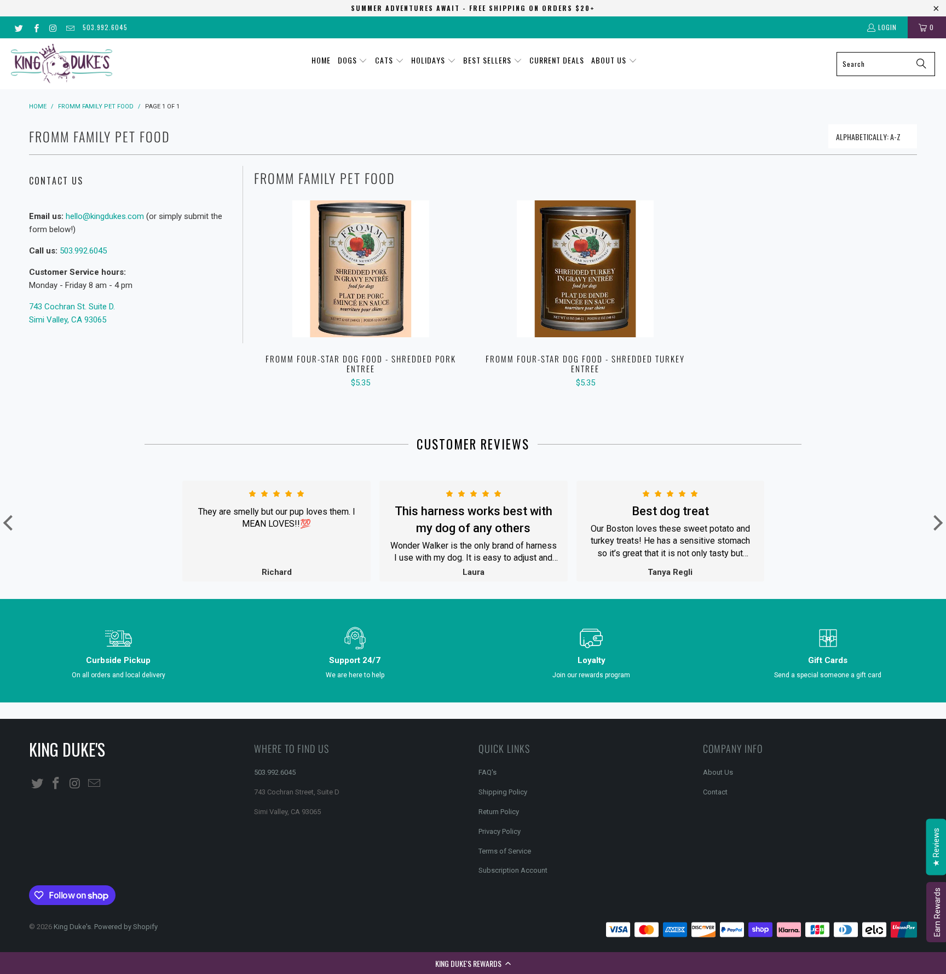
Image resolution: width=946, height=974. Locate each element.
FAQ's (487, 772)
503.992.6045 (105, 27)
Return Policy (498, 812)
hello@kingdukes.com (105, 216)
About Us (718, 772)
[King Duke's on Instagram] (52, 27)
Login (887, 27)
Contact (715, 792)
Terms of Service (504, 851)
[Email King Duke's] (69, 27)
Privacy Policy (499, 831)
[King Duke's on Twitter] (18, 27)
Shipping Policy (502, 792)
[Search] (921, 64)
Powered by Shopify (126, 927)
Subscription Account (512, 870)
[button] (473, 963)
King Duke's (72, 927)
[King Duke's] (61, 64)
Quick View (360, 292)
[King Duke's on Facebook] (35, 27)
